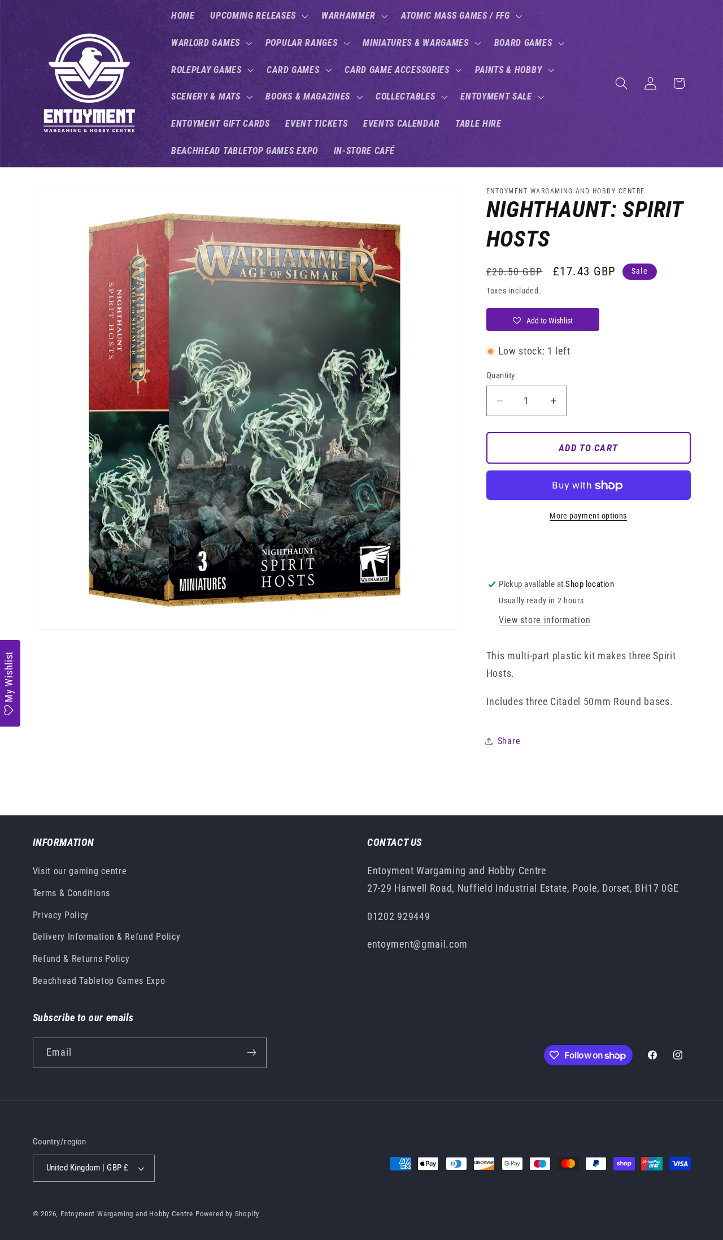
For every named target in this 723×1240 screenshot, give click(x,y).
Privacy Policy (61, 915)
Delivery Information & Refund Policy (107, 936)
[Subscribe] (251, 1053)
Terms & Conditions (71, 893)
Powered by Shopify (227, 1213)
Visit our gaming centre (80, 871)
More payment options (588, 516)
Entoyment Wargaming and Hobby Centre (126, 1213)
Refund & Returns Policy (81, 958)
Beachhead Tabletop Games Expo (99, 980)
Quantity (500, 375)
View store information (544, 620)
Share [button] (509, 741)
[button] (257, 15)
